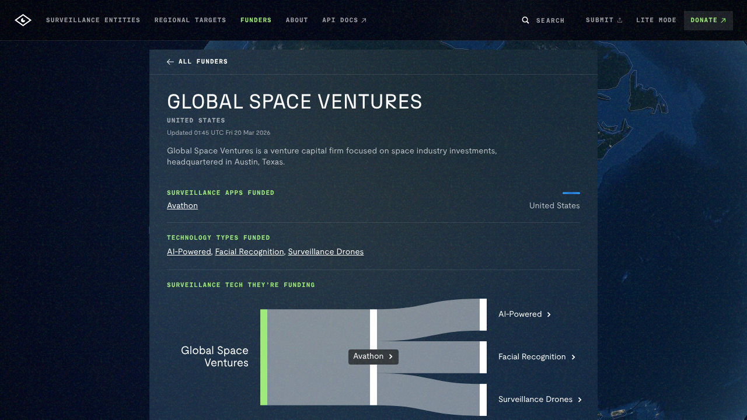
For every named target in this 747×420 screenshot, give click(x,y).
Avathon (182, 206)
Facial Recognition (249, 252)
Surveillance (535, 399)
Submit (600, 19)
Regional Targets (190, 20)
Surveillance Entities (93, 20)
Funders (256, 20)
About (297, 20)
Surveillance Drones (326, 252)
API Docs (340, 20)
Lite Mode (656, 20)
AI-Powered (189, 252)
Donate (704, 20)
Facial (532, 357)
